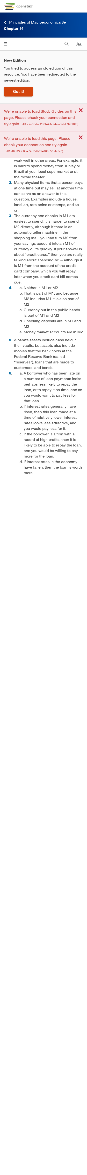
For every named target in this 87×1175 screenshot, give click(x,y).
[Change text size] (79, 44)
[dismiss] (81, 110)
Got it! (18, 92)
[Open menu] (5, 44)
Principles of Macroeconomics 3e (37, 22)
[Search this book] (66, 44)
